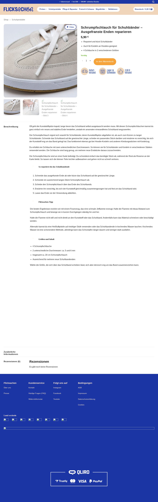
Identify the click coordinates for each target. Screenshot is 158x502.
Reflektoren (112, 9)
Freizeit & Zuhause (86, 9)
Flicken (42, 9)
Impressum (82, 393)
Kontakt (31, 388)
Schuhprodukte (55, 9)
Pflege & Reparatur (70, 9)
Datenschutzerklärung (86, 399)
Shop (6, 20)
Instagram (57, 388)
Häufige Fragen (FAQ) (37, 393)
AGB (80, 388)
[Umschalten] (33, 166)
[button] (153, 2)
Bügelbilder (100, 9)
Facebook (57, 393)
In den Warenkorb (105, 61)
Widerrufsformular (36, 399)
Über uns (7, 388)
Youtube (56, 399)
